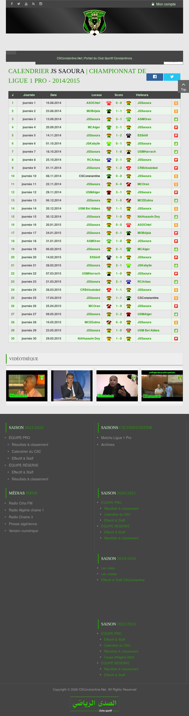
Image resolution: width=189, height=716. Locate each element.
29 (13, 330)
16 (13, 224)
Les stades (109, 573)
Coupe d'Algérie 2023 (119, 657)
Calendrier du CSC (26, 451)
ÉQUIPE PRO (19, 437)
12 (13, 192)
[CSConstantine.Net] (94, 22)
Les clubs (108, 568)
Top (183, 89)
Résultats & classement (30, 444)
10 (13, 176)
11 (13, 184)
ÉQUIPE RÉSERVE (23, 465)
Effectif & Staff (22, 458)
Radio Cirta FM (20, 503)
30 (13, 338)
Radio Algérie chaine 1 (26, 509)
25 (13, 297)
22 (13, 273)
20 (13, 257)
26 (13, 306)
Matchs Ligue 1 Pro (116, 437)
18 (13, 241)
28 (13, 322)
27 (13, 314)
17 (13, 232)
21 (13, 265)
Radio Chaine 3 (21, 516)
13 (13, 200)
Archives (107, 444)
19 (13, 249)
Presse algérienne (23, 523)
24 (13, 289)
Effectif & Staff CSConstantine (122, 579)
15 (13, 216)
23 (13, 281)
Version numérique (23, 530)
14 (13, 208)
